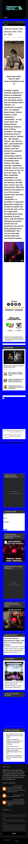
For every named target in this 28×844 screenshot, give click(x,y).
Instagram (19, 310)
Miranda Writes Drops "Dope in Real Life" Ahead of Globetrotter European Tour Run (14, 751)
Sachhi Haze (17, 339)
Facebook (9, 310)
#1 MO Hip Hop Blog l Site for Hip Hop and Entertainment (13, 840)
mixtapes (9, 339)
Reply (16, 37)
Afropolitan (16, 337)
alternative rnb (8, 338)
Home (5, 22)
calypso (12, 338)
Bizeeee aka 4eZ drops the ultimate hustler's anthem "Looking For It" (12, 436)
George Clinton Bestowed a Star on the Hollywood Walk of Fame (14, 757)
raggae (13, 339)
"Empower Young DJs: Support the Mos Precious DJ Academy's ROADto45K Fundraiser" (14, 742)
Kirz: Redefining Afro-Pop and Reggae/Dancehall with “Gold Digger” (14, 735)
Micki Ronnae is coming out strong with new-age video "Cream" (14, 366)
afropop (20, 337)
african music (11, 22)
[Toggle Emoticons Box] (3, 398)
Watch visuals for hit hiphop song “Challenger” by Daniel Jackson (15, 374)
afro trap (12, 337)
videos (9, 340)
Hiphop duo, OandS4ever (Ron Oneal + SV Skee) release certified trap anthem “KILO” (16, 380)
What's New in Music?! (12, 746)
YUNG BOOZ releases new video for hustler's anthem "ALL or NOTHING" (16, 387)
